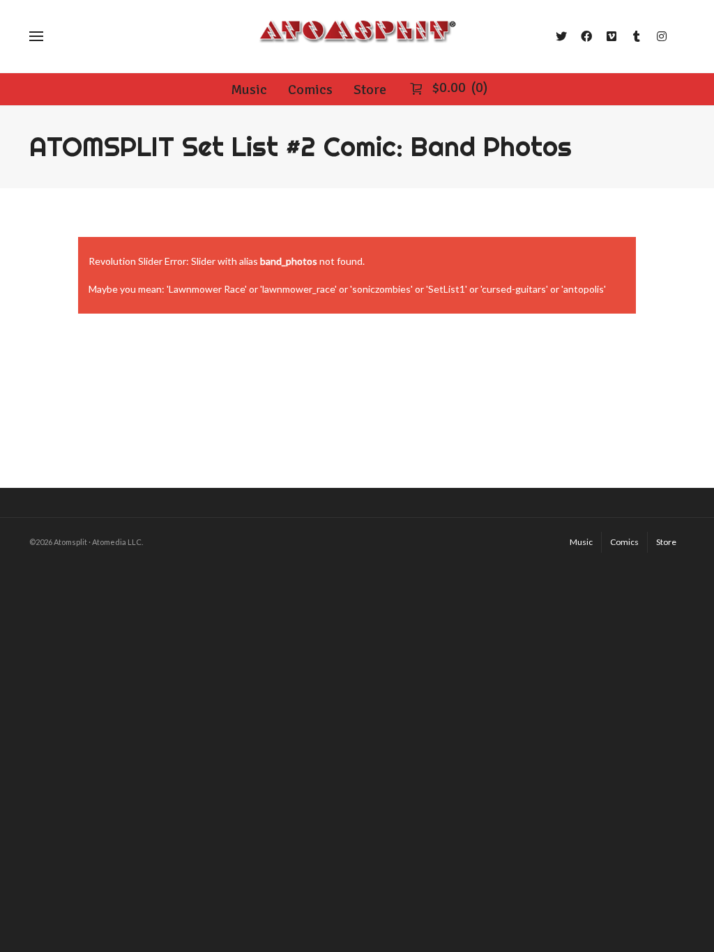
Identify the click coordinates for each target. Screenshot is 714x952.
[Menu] (36, 36)
